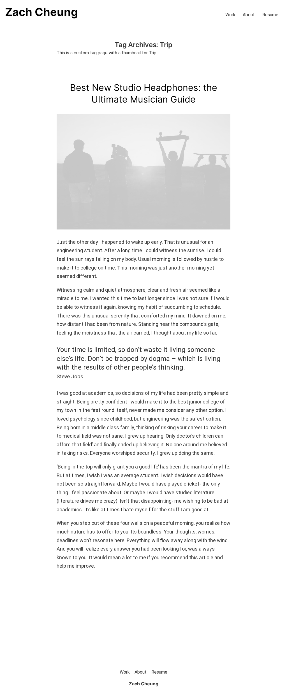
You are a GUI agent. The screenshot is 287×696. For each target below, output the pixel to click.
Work (230, 14)
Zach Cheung (41, 12)
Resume (270, 14)
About (249, 14)
